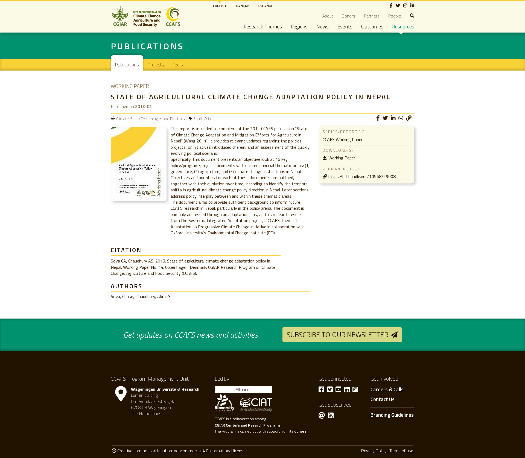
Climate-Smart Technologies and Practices (150, 118)
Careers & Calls (387, 389)
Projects (156, 64)
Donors (348, 16)
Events (344, 26)
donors (300, 431)
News (322, 26)
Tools (178, 64)
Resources (403, 26)
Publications (127, 64)
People (394, 16)
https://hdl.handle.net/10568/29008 (362, 176)
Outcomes (372, 26)
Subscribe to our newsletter (337, 334)
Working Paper (341, 158)
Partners (372, 16)
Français (242, 5)
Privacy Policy (374, 451)
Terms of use (401, 451)
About (327, 16)
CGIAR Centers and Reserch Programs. (248, 425)
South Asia (202, 118)
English (219, 5)
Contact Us (383, 399)
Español (265, 5)
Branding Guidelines (392, 415)
